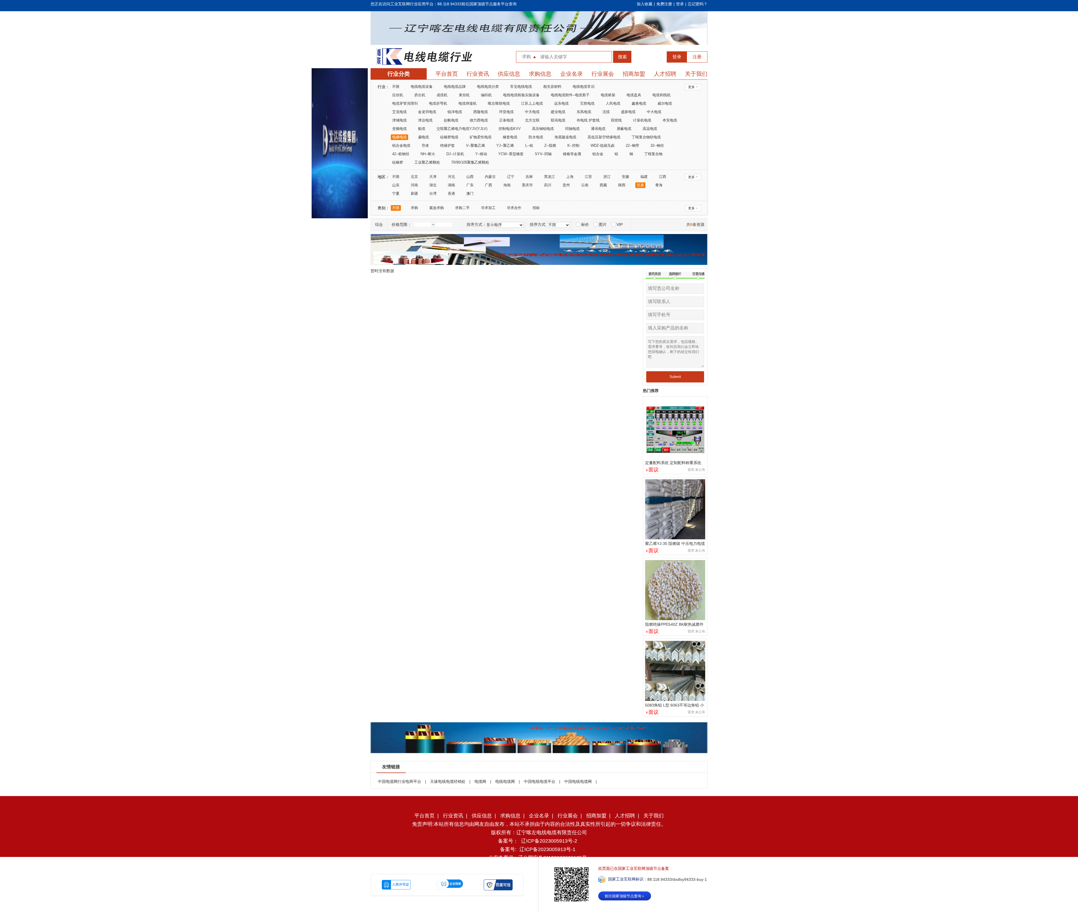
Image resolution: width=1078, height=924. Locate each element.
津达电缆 (425, 120)
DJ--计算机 (455, 154)
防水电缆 (536, 137)
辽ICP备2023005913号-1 (547, 849)
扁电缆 (423, 137)
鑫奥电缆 (639, 103)
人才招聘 (665, 74)
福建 (644, 177)
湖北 (433, 185)
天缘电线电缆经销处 (447, 781)
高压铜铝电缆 (543, 129)
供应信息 (509, 74)
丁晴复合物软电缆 (646, 137)
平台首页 (446, 74)
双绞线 (616, 120)
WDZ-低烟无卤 (603, 145)
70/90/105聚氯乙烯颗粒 (470, 162)
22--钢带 (632, 145)
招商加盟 (634, 74)
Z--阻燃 (550, 145)
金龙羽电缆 (427, 112)
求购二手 (462, 208)
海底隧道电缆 (565, 137)
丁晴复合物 (653, 154)
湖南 (451, 185)
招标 (536, 208)
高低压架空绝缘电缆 (604, 137)
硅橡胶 (397, 162)
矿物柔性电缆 (481, 137)
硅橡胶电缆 (449, 137)
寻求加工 (488, 208)
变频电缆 (399, 129)
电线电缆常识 (584, 86)
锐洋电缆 (454, 112)
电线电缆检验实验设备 (521, 95)
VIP (619, 224)
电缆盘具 (634, 95)
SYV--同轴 (543, 154)
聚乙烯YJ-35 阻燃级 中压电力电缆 (675, 543)
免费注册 (664, 4)
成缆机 (442, 95)
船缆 (421, 129)
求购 (414, 208)
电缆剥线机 (661, 95)
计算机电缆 (642, 120)
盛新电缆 (628, 112)
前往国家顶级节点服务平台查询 (489, 4)
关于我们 (696, 74)
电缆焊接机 (467, 103)
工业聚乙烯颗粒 (427, 162)
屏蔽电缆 (624, 129)
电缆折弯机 (438, 103)
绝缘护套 (447, 145)
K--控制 (573, 145)
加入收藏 (644, 4)
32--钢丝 (657, 145)
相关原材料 (552, 86)
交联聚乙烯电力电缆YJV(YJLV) (462, 129)
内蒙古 (490, 177)
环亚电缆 (506, 112)
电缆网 (480, 781)
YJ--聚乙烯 (505, 145)
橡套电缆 (510, 137)
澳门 (470, 193)
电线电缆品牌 (455, 86)
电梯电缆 (399, 137)
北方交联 (532, 120)
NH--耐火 (428, 154)
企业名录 (571, 74)
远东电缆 (561, 103)
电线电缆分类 (488, 86)
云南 (584, 185)
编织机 (486, 95)
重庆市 (527, 185)
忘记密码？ (697, 4)
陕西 (621, 185)
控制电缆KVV (510, 129)
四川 (547, 185)
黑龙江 (549, 177)
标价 (585, 224)
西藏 (603, 185)
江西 (662, 177)
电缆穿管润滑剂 (405, 103)
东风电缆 (584, 112)
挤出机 (419, 95)
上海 (570, 177)
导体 (425, 145)
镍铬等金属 (572, 154)
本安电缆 (670, 120)
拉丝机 (397, 95)
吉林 (529, 177)
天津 (433, 177)
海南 (507, 185)
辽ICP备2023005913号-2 (549, 841)
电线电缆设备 (422, 86)
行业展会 (602, 74)
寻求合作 (514, 208)
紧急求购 (436, 208)
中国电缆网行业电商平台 (399, 781)
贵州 (566, 185)
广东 (470, 185)
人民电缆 (613, 103)
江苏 (588, 177)
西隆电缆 (480, 112)
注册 (697, 56)
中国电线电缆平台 (539, 781)
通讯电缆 (598, 129)
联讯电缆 (558, 120)
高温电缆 (650, 129)
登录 (680, 4)
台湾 (433, 193)
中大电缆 (654, 112)
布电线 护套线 (588, 120)
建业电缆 (558, 112)
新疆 (414, 193)
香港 (451, 193)
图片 (603, 224)
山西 (470, 177)
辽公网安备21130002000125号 (552, 858)
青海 (659, 185)
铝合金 (597, 154)
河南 (414, 185)
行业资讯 (478, 74)
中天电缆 (532, 112)
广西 (488, 185)
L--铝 (529, 145)
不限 (395, 86)
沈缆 (606, 112)
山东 (395, 185)
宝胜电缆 (587, 103)
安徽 (625, 177)
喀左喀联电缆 (499, 103)
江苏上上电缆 (532, 103)
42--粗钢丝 (400, 154)
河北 (451, 177)
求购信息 (540, 74)
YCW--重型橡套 (511, 154)
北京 (414, 177)
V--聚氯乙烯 (475, 145)
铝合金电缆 (401, 145)
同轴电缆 (572, 129)
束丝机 (464, 95)
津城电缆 (399, 120)
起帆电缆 (451, 120)
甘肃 (640, 185)
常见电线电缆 (521, 86)
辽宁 (510, 177)
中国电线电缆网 (578, 781)
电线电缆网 (505, 781)
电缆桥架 (608, 95)
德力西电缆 (479, 120)
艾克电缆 (399, 112)
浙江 (607, 177)
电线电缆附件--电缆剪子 (570, 95)
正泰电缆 (506, 120)
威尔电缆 (664, 103)
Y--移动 (481, 154)
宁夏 (395, 193)
